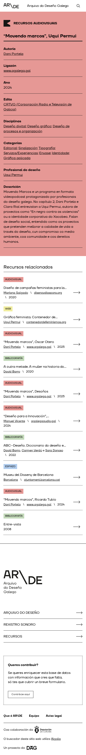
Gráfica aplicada (17, 158)
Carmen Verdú (32, 450)
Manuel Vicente (14, 421)
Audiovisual (13, 279)
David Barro (12, 372)
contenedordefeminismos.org (46, 322)
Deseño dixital (15, 126)
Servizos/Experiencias (21, 153)
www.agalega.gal (17, 70)
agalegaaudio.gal (43, 421)
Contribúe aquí (20, 694)
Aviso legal (54, 716)
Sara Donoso (54, 450)
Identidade (60, 153)
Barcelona (11, 480)
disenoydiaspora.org (48, 293)
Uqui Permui (13, 175)
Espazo (10, 466)
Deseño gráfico (39, 126)
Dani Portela (13, 54)
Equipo (34, 716)
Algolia (56, 739)
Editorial (10, 148)
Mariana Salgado (16, 293)
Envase (45, 153)
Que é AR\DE (13, 716)
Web (8, 309)
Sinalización (27, 148)
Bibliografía (14, 358)
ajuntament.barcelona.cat (42, 480)
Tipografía (47, 148)
